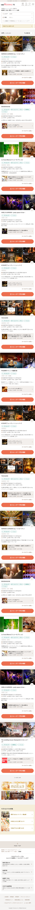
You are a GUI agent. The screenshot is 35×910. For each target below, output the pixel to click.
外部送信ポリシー (9, 899)
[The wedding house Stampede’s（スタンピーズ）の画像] (17, 730)
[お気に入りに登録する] (32, 51)
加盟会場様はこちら (19, 899)
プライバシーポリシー (25, 896)
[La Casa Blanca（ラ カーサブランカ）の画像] (17, 149)
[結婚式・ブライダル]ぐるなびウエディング (10, 849)
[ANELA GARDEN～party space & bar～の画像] (17, 202)
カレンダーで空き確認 (18, 83)
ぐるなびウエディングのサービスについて (13, 902)
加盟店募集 (27, 899)
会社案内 (7, 896)
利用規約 (12, 896)
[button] (17, 864)
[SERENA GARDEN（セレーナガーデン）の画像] (17, 43)
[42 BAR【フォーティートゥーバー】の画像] (17, 255)
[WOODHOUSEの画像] (17, 96)
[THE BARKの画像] (17, 307)
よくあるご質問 (27, 902)
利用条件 (17, 896)
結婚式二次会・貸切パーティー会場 (8, 851)
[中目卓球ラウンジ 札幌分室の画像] (17, 360)
